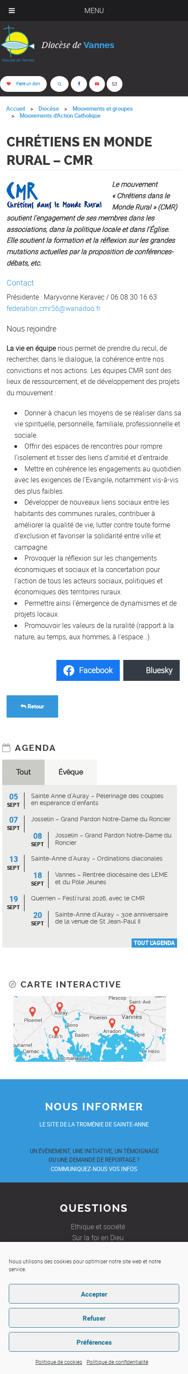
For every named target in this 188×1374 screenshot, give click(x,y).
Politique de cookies (58, 1361)
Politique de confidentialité (117, 1361)
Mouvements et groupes (103, 108)
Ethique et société (98, 1226)
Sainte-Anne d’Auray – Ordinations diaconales (97, 858)
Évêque (71, 772)
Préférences (94, 1342)
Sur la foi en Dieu (98, 1237)
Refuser (94, 1318)
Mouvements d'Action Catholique (60, 115)
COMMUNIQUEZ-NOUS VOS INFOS (94, 1169)
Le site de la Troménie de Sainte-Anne (94, 1124)
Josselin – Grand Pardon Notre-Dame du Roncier (101, 819)
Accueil (15, 108)
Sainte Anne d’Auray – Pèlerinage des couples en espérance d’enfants (97, 799)
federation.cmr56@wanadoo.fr (54, 308)
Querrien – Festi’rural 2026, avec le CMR (88, 898)
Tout (23, 772)
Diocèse (48, 108)
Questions (94, 1208)
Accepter (94, 1294)
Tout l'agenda (154, 943)
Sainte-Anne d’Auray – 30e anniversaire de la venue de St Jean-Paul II (111, 918)
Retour (35, 706)
